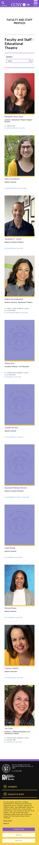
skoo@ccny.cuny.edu (14, 377)
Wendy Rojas (10, 608)
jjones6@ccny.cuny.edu (15, 248)
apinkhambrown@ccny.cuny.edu (18, 497)
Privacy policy (7, 820)
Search (9, 57)
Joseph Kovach (11, 427)
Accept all (18, 840)
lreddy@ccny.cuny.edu (14, 557)
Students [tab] (12, 787)
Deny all (19, 835)
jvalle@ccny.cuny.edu (14, 742)
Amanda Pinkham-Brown (16, 487)
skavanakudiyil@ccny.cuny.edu (17, 312)
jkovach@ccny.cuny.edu (15, 437)
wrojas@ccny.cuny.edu (14, 617)
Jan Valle (9, 728)
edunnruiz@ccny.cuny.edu (16, 128)
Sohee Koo (9, 363)
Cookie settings (19, 829)
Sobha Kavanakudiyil (14, 299)
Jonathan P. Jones (13, 239)
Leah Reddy (10, 548)
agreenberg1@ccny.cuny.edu (17, 188)
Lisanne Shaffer (12, 668)
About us (6, 823)
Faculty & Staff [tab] (16, 794)
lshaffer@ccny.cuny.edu (15, 677)
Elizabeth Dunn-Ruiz (14, 116)
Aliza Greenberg (12, 179)
